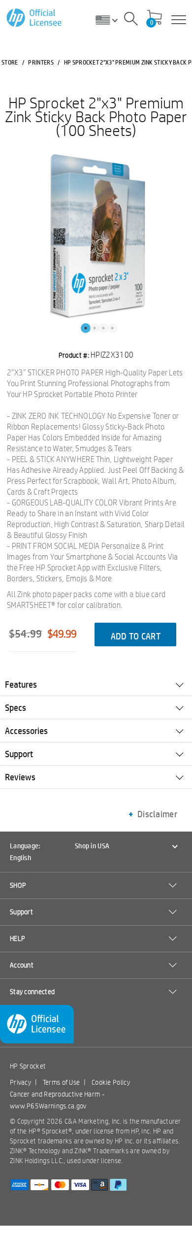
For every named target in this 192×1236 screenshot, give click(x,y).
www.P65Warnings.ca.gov (48, 1106)
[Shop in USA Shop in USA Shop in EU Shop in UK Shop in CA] (110, 19)
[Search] (131, 20)
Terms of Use (61, 1082)
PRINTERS (40, 62)
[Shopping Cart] (154, 18)
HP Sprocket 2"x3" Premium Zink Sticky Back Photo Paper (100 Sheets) (96, 116)
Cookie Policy (111, 1082)
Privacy (20, 1082)
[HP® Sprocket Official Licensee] (34, 18)
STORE (9, 62)
